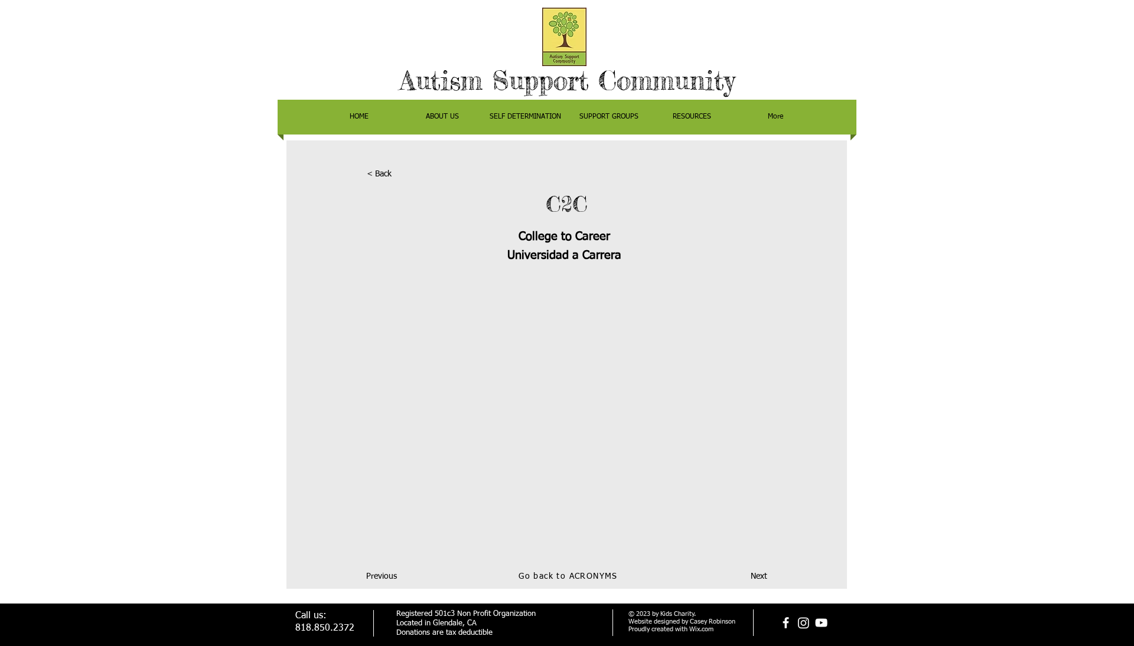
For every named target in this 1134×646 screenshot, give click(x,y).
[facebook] (785, 622)
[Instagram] (803, 622)
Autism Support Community (567, 80)
